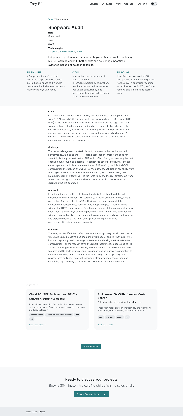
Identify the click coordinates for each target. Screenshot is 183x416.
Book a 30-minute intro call (91, 394)
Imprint (42, 412)
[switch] (154, 4)
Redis (79, 51)
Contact (128, 3)
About (28, 412)
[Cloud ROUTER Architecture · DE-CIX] (57, 309)
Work (118, 3)
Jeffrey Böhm (37, 4)
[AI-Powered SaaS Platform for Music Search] (125, 309)
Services (94, 3)
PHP (64, 51)
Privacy (35, 412)
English (141, 3)
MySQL (71, 51)
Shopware (107, 3)
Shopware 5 (54, 51)
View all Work (91, 346)
